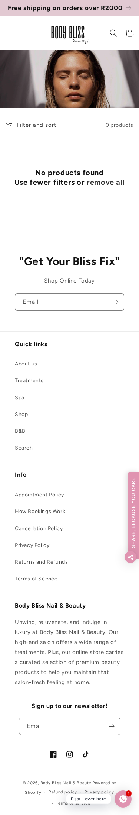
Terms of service (73, 803)
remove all (106, 182)
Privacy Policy (32, 545)
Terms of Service (36, 579)
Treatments (29, 380)
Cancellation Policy (39, 528)
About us (26, 364)
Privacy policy (99, 792)
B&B (20, 431)
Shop (21, 414)
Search (24, 448)
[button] (9, 33)
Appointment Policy (39, 495)
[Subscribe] (115, 302)
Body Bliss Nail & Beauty (66, 782)
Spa (19, 397)
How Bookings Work (40, 511)
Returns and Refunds (41, 562)
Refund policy (63, 792)
